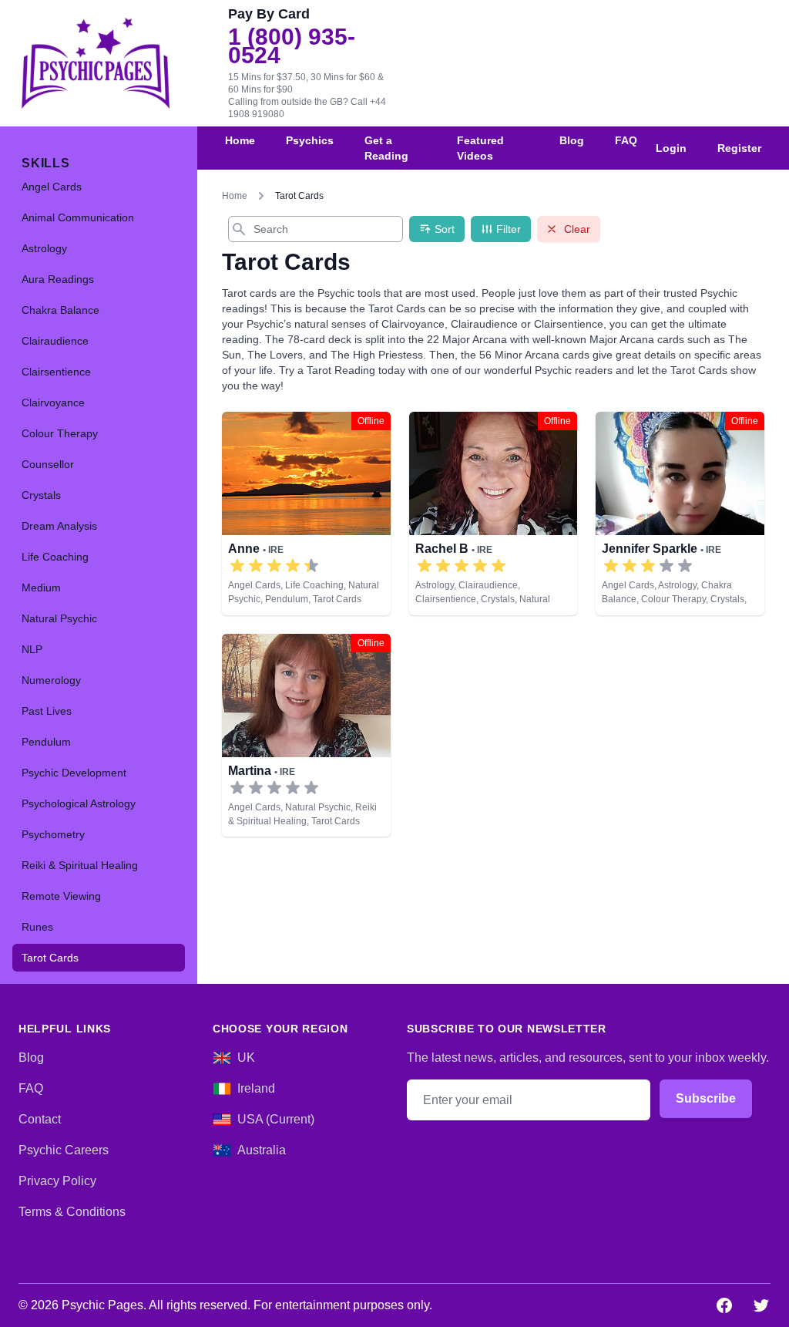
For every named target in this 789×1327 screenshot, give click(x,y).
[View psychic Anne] (306, 513)
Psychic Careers (63, 1150)
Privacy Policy (57, 1180)
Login (671, 148)
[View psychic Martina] (306, 735)
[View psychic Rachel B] (493, 513)
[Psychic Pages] (96, 63)
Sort (445, 229)
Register (739, 148)
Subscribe (706, 1098)
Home (240, 140)
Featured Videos (480, 148)
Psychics (310, 140)
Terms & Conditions (72, 1211)
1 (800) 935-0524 (291, 46)
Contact (39, 1119)
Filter (508, 229)
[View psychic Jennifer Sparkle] (680, 513)
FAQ (626, 140)
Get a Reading (386, 148)
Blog (571, 140)
